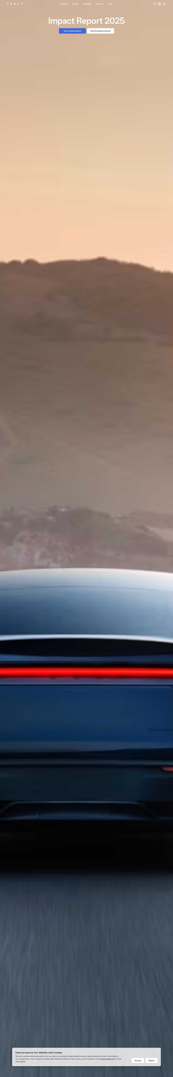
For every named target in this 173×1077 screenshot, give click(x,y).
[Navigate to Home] (14, 3)
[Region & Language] (159, 4)
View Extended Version (100, 31)
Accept (138, 1060)
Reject (151, 1060)
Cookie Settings (107, 1059)
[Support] (154, 4)
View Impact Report (72, 31)
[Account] (164, 4)
